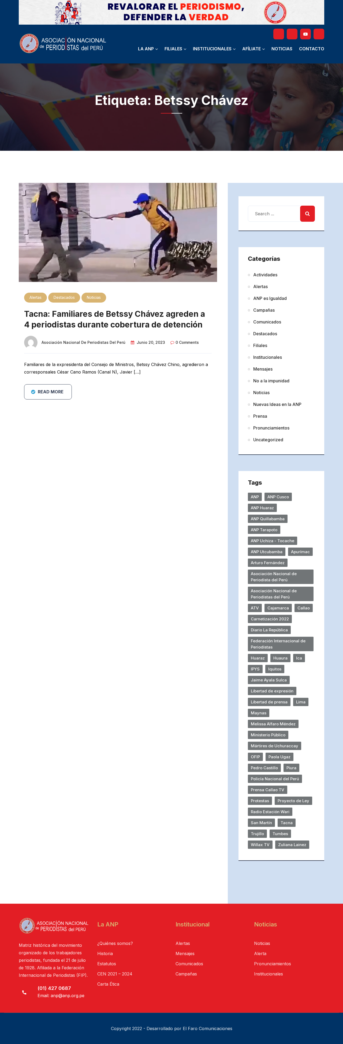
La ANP (146, 48)
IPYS (255, 669)
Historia (105, 953)
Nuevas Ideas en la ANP (277, 404)
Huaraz (258, 658)
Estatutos (106, 963)
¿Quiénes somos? (115, 943)
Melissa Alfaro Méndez (273, 723)
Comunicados (267, 322)
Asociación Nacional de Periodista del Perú (274, 576)
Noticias (281, 48)
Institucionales (212, 48)
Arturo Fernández (268, 562)
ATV (255, 607)
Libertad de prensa (269, 701)
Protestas (260, 800)
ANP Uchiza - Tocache (272, 540)
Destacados (64, 297)
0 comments (187, 342)
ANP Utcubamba (266, 551)
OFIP (255, 756)
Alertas (35, 297)
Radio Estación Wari (270, 811)
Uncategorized (268, 439)
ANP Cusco (278, 496)
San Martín (261, 822)
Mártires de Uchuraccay (274, 745)
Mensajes (263, 369)
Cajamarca (278, 607)
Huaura (280, 658)
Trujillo (257, 833)
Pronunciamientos (271, 428)
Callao (303, 607)
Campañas (264, 310)
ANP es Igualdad (270, 298)
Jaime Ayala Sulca (269, 680)
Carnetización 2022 (270, 618)
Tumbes (280, 833)
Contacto (311, 48)
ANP (255, 496)
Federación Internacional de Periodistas (278, 644)
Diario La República (269, 629)
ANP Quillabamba (268, 518)
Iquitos (274, 669)
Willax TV (260, 844)
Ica (299, 658)
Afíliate (251, 48)
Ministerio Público (268, 734)
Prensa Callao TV (267, 789)
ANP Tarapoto (264, 529)
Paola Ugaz (279, 756)
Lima (300, 701)
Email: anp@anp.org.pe (61, 995)
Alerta (260, 953)
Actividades (265, 274)
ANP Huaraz (262, 507)
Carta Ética (108, 984)
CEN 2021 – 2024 (114, 974)
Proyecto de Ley (293, 800)
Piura (291, 767)
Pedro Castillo (264, 767)
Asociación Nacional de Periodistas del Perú (83, 342)
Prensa (260, 416)
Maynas (258, 712)
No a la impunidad (271, 380)
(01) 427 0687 (54, 988)
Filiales (173, 48)
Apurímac (300, 551)
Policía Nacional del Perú (275, 778)
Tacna (287, 822)
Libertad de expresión (272, 691)
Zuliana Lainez (292, 844)
